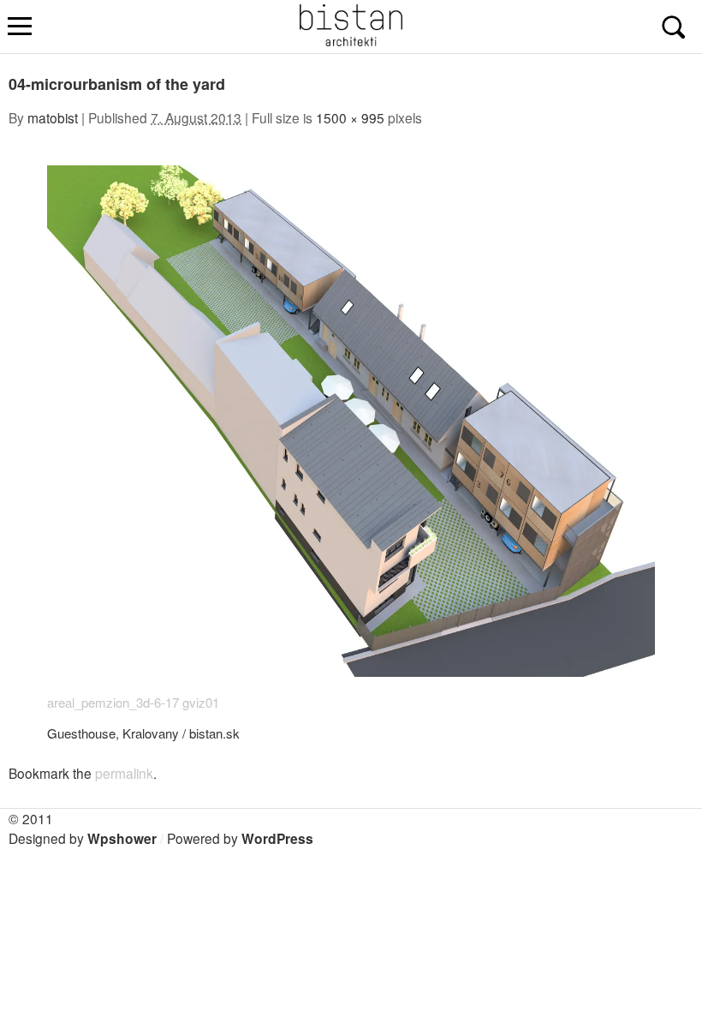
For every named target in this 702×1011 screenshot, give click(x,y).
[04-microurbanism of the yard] (351, 671)
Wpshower (122, 838)
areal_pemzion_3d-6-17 (113, 702)
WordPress (277, 838)
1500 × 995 (350, 117)
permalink (124, 772)
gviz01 (200, 702)
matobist (52, 117)
